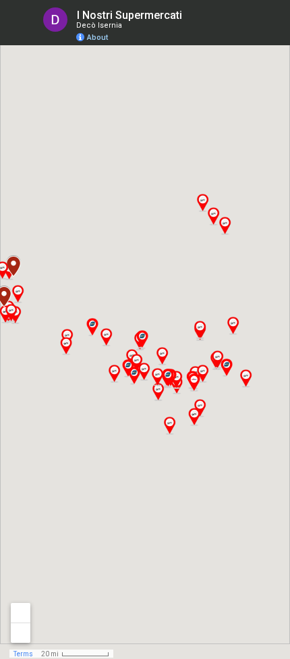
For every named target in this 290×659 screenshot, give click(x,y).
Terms (23, 654)
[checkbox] (192, 15)
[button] (224, 225)
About (97, 37)
